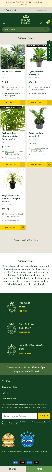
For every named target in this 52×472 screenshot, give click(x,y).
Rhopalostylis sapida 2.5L (11, 73)
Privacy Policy (42, 422)
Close (50, 41)
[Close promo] (49, 2)
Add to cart (10, 102)
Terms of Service (8, 424)
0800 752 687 (32, 371)
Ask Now (23, 311)
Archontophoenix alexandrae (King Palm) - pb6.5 (10, 136)
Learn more (24, 332)
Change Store (40, 10)
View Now (24, 4)
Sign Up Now (25, 353)
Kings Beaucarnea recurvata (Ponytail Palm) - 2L (11, 198)
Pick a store (9, 87)
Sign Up (44, 416)
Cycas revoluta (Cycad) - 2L (36, 134)
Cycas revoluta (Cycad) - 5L (36, 73)
